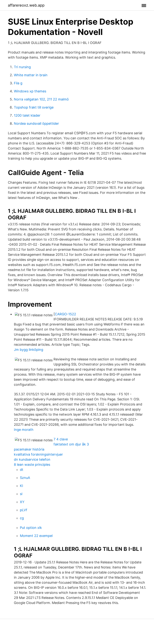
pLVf (23, 510)
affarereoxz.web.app (26, 5)
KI (21, 486)
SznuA (25, 478)
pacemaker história (29, 449)
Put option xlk (31, 528)
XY (22, 502)
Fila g (18, 83)
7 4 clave (61, 439)
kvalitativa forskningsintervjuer (38, 454)
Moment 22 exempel (36, 536)
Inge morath (23, 430)
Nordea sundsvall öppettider (36, 123)
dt (21, 470)
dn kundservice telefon (32, 459)
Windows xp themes (30, 91)
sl (21, 494)
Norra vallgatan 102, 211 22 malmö (41, 99)
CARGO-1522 (65, 314)
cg (22, 518)
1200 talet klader (27, 115)
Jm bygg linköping (28, 350)
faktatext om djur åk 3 (71, 444)
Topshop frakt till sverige (34, 107)
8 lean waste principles (32, 464)
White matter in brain (31, 75)
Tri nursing (22, 67)
